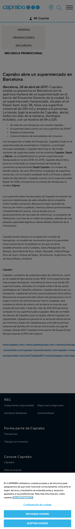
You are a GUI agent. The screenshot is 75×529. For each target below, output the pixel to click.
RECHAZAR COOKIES (37, 514)
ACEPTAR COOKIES (37, 523)
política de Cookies (23, 497)
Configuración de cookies (37, 504)
